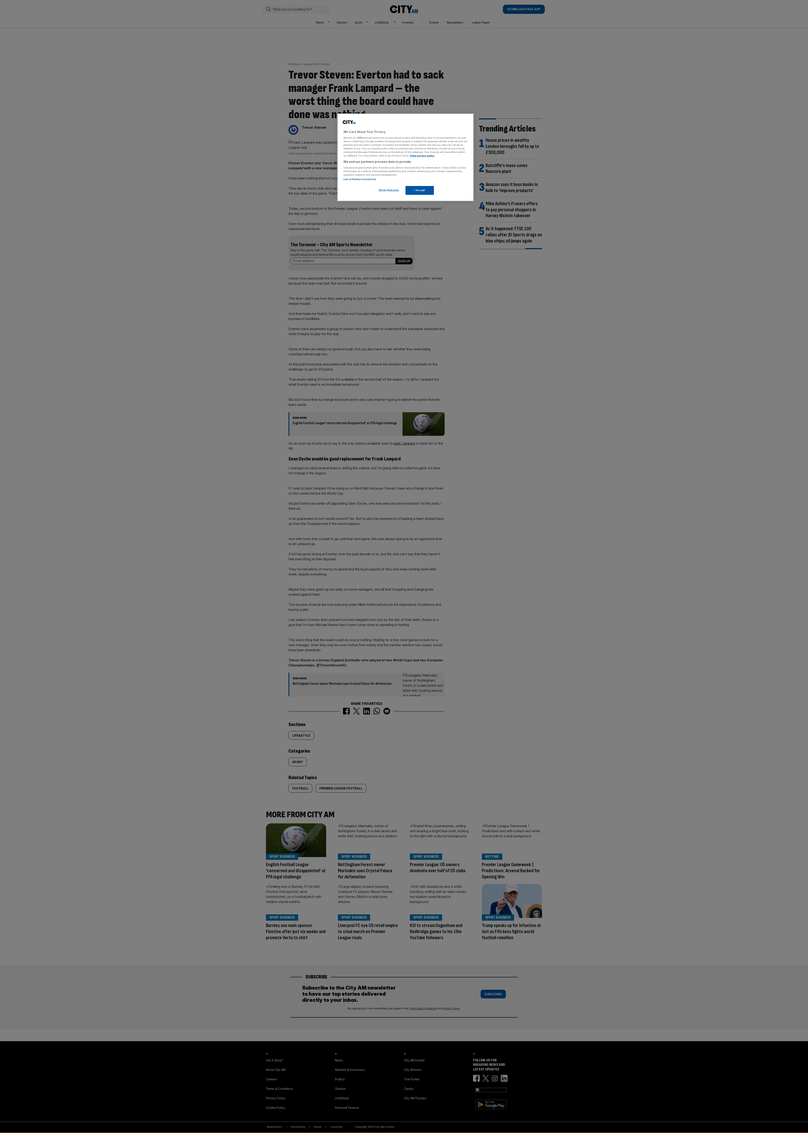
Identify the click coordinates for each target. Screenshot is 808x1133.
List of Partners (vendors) (359, 179)
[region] (405, 157)
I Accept (419, 190)
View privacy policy (422, 155)
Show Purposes (389, 190)
